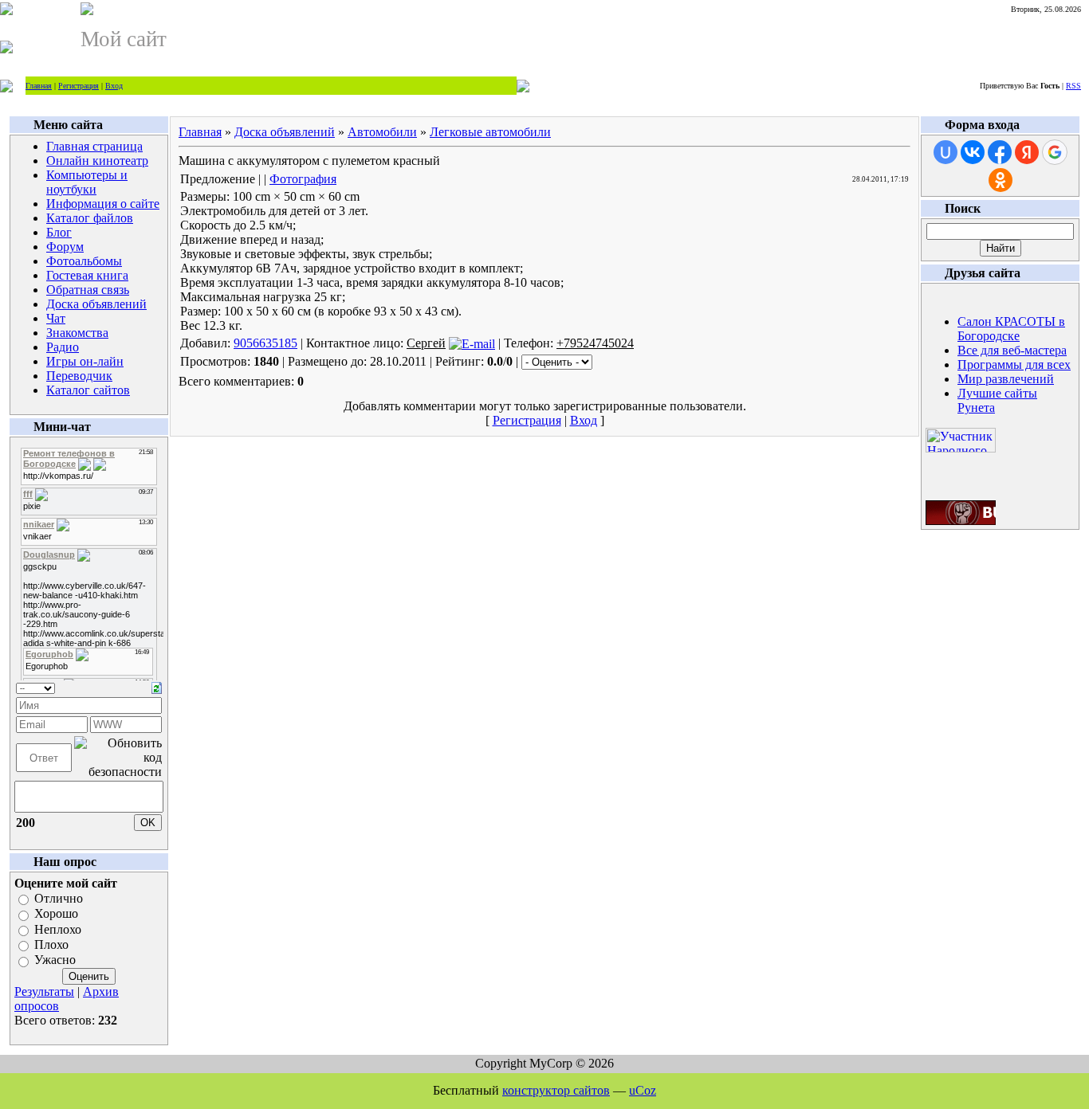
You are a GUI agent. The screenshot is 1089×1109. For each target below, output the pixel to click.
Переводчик (79, 375)
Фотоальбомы (84, 261)
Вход (114, 85)
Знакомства (77, 332)
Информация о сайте (102, 203)
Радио (62, 347)
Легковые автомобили (490, 132)
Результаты (44, 991)
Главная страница (94, 146)
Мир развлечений (1005, 379)
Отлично (58, 898)
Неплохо (57, 929)
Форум (65, 246)
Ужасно (55, 960)
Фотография (302, 179)
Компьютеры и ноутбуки (87, 182)
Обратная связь (87, 289)
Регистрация (78, 85)
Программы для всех (1014, 364)
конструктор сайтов (556, 1090)
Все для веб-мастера (1012, 350)
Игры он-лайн (85, 361)
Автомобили (382, 132)
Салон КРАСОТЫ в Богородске (1011, 329)
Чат (55, 318)
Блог (59, 232)
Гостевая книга (87, 275)
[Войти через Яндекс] (1027, 152)
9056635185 (265, 343)
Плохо (51, 944)
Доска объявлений (96, 304)
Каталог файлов (89, 218)
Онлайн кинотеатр (97, 160)
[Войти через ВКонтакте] (973, 152)
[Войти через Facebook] (1000, 152)
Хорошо (56, 914)
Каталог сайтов (88, 390)
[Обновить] (156, 686)
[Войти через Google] (1054, 152)
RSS (1073, 85)
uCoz (642, 1090)
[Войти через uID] (945, 152)
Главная (39, 85)
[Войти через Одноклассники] (1000, 180)
